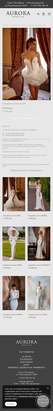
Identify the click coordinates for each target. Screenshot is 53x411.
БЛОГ (26, 365)
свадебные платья (18, 25)
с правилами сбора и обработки (30, 396)
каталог (5, 25)
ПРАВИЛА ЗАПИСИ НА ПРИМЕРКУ (26, 367)
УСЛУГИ (26, 356)
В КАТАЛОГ (26, 359)
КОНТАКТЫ (26, 362)
